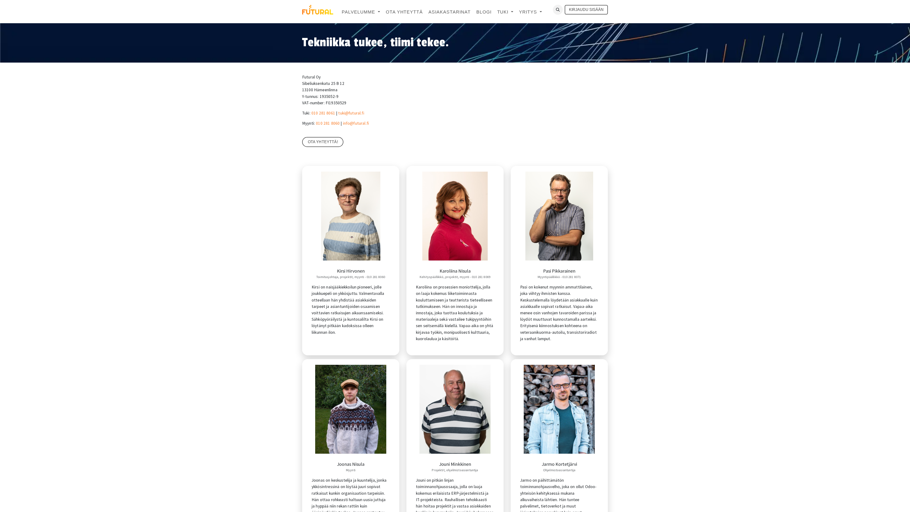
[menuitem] (361, 12)
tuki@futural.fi (351, 113)
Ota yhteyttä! (323, 142)
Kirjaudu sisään (586, 10)
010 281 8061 (323, 113)
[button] (558, 10)
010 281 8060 (328, 123)
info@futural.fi (356, 123)
